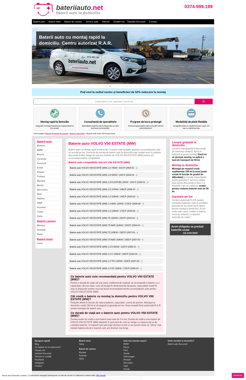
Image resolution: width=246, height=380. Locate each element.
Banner (41, 145)
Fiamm (40, 172)
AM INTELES (237, 375)
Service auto (92, 21)
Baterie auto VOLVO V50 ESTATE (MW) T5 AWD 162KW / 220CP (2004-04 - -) (106, 225)
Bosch (40, 154)
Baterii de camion (73, 21)
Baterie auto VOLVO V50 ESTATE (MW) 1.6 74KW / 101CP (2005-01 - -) (103, 168)
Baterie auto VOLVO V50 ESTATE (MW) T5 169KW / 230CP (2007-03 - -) (104, 232)
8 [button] (135, 86)
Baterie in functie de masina (56, 134)
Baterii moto (55, 21)
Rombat (41, 207)
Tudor (40, 212)
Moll (39, 194)
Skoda (126, 353)
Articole (106, 21)
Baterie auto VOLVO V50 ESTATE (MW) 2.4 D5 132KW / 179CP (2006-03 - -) (106, 268)
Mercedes (42, 190)
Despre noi (119, 21)
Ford (125, 350)
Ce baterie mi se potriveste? (48, 347)
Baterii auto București (177, 344)
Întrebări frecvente (136, 21)
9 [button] (140, 86)
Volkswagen (129, 356)
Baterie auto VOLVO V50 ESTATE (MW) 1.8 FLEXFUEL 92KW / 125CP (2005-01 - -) (109, 182)
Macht (40, 185)
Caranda (41, 159)
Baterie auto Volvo (77, 134)
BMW (40, 150)
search (203, 101)
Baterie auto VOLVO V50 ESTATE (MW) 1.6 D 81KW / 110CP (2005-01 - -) (104, 247)
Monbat (41, 181)
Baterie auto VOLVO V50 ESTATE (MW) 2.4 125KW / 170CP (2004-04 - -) (104, 211)
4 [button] (118, 86)
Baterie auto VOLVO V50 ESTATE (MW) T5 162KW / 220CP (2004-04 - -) (104, 218)
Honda (126, 369)
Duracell (41, 163)
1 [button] (105, 86)
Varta (40, 216)
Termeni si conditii (43, 356)
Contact (153, 21)
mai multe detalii (190, 233)
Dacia (126, 347)
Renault (127, 359)
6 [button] (127, 86)
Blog (37, 344)
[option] (123, 55)
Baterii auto (39, 21)
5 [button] (123, 86)
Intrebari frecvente (43, 353)
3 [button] (114, 86)
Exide (40, 167)
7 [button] (131, 86)
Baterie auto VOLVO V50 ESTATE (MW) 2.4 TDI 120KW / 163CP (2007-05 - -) (106, 261)
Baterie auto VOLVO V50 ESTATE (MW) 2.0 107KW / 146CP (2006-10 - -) (104, 189)
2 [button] (110, 86)
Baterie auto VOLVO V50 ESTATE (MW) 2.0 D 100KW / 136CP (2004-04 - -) (105, 254)
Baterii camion (46, 221)
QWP (39, 203)
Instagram (39, 363)
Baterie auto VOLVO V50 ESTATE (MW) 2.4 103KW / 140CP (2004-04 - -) (104, 196)
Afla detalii (100, 375)
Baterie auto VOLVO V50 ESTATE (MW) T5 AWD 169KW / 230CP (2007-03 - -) (106, 239)
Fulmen (41, 176)
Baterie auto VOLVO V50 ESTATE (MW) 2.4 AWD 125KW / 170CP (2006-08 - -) (107, 203)
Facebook (39, 359)
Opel (125, 366)
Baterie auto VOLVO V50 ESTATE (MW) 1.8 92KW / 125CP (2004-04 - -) (103, 175)
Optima (41, 198)
